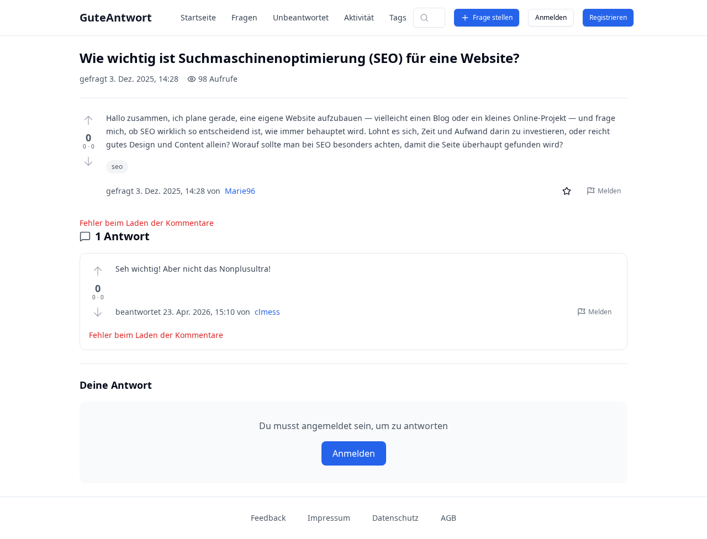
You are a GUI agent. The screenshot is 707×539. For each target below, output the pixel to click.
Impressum (329, 517)
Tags (398, 17)
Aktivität (359, 17)
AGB (448, 517)
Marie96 (240, 191)
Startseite (198, 17)
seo (117, 166)
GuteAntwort (116, 17)
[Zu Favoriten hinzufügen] (567, 191)
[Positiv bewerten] (88, 120)
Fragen (244, 17)
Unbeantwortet (301, 17)
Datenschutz (395, 517)
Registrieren (608, 17)
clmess (267, 312)
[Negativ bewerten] (88, 161)
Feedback (268, 517)
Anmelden (551, 17)
